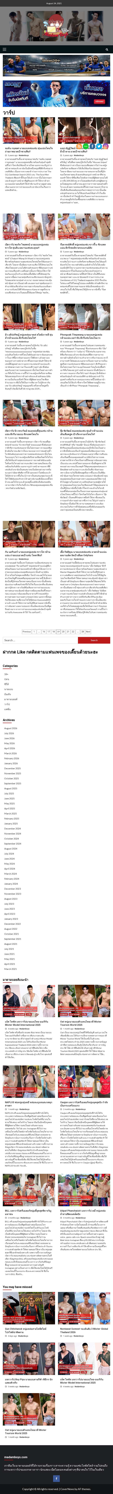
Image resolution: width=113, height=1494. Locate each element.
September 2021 (12, 938)
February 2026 (11, 758)
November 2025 (12, 773)
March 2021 (10, 968)
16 (44, 631)
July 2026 (9, 733)
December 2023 (12, 888)
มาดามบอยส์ (19, 141)
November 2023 (12, 893)
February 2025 (11, 818)
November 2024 (12, 833)
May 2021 (9, 958)
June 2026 (9, 738)
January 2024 (11, 883)
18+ (61, 141)
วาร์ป (29, 141)
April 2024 (9, 868)
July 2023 (9, 903)
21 (68, 631)
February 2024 (11, 878)
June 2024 (9, 858)
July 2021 (9, 948)
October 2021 (11, 933)
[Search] (107, 50)
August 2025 (10, 788)
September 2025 (12, 783)
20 (63, 631)
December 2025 (12, 768)
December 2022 (12, 923)
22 (73, 631)
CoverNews (67, 1489)
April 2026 (9, 748)
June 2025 (9, 798)
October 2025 (11, 778)
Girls (6, 679)
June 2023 (9, 908)
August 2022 (10, 928)
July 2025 (9, 793)
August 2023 (10, 898)
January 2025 (11, 823)
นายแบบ (8, 141)
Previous (27, 631)
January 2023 (11, 918)
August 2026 (10, 728)
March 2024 (10, 873)
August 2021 (10, 943)
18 (53, 631)
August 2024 (10, 848)
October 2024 (11, 838)
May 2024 (9, 863)
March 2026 (10, 753)
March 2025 (10, 813)
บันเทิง (7, 694)
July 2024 (9, 853)
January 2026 (11, 763)
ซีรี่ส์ (6, 684)
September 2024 (12, 843)
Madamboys (24, 155)
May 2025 (9, 803)
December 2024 (12, 828)
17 (49, 631)
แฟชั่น (35, 327)
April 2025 (9, 808)
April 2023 (9, 913)
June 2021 (9, 953)
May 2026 (9, 743)
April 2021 (9, 963)
